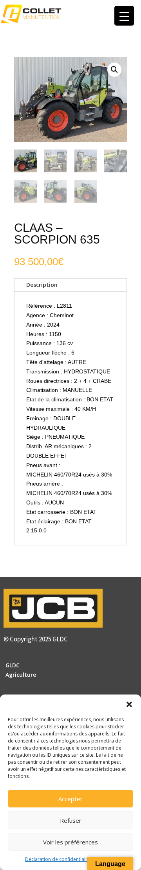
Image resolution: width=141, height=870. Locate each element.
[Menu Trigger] (124, 16)
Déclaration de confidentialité (58, 859)
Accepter (70, 799)
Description (42, 284)
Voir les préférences (70, 842)
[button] (129, 704)
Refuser (70, 820)
